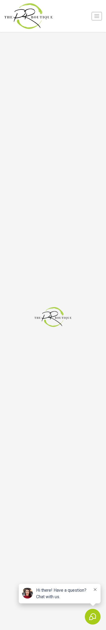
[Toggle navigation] (97, 16)
